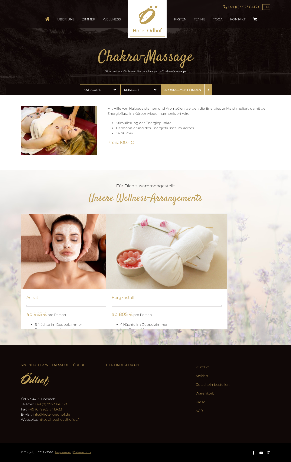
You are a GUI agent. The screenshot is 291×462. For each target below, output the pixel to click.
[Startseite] (59, 19)
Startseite (112, 71)
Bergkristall (123, 297)
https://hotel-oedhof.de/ (59, 420)
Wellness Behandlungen (140, 71)
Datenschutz (82, 452)
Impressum (63, 452)
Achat (32, 297)
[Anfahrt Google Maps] (145, 399)
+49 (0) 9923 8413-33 (45, 409)
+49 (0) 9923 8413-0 (51, 404)
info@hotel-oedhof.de (51, 414)
